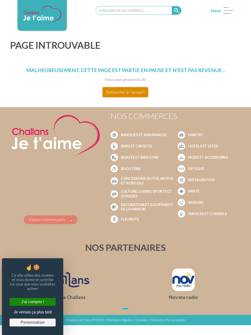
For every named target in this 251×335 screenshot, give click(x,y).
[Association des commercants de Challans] (42, 23)
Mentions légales (120, 320)
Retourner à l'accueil (125, 92)
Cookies (142, 320)
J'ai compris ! (32, 302)
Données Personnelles (168, 320)
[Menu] (227, 11)
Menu (216, 10)
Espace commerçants (47, 219)
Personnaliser (33, 322)
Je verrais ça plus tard (33, 312)
